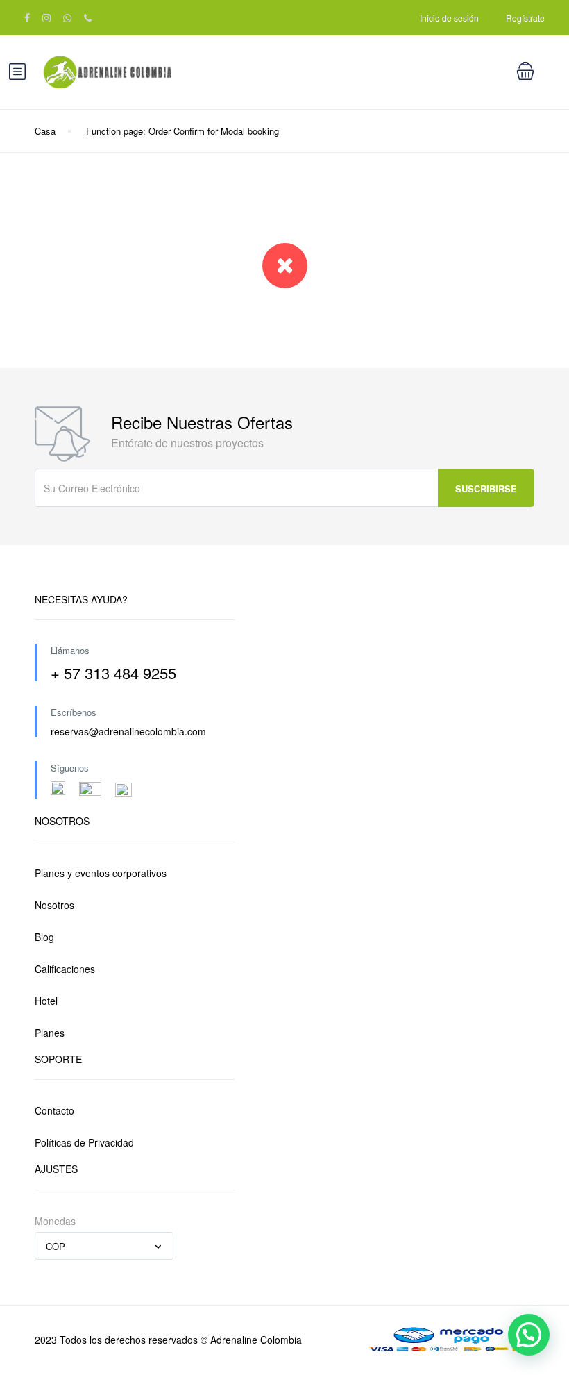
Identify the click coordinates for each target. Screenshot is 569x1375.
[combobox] (104, 1246)
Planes (50, 1033)
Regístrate (525, 18)
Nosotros (54, 905)
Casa (45, 131)
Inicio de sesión (449, 18)
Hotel (46, 1001)
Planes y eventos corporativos (101, 873)
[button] (529, 1335)
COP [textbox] (55, 1246)
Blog (44, 937)
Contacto (54, 1110)
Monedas (55, 1221)
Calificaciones (65, 969)
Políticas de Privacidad (84, 1142)
